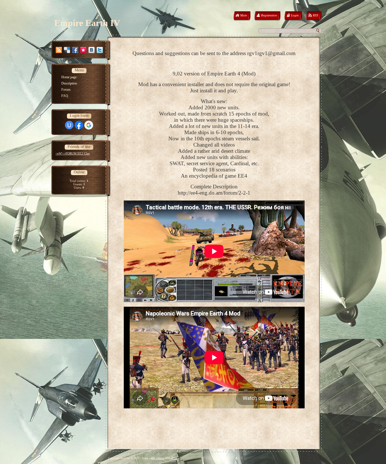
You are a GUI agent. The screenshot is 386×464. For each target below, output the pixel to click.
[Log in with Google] (88, 125)
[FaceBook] (75, 50)
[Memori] (83, 50)
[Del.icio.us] (67, 50)
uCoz (174, 458)
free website (157, 458)
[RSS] (59, 50)
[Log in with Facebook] (79, 125)
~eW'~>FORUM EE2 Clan (73, 153)
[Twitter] (100, 50)
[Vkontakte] (91, 50)
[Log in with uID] (69, 125)
